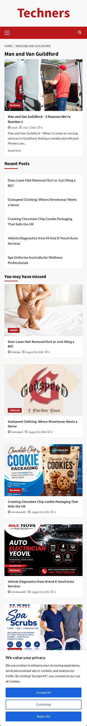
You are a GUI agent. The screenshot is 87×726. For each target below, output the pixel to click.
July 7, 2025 (29, 128)
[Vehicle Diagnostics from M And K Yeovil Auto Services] (43, 550)
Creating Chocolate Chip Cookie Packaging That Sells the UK (40, 221)
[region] (43, 688)
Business (15, 105)
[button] (8, 32)
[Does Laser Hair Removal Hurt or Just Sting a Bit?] (43, 310)
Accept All (43, 692)
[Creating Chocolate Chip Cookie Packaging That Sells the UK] (43, 470)
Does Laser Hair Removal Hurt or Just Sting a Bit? (42, 182)
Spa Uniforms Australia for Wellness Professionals (35, 260)
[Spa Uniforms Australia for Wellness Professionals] (43, 630)
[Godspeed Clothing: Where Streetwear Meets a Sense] (43, 390)
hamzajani (17, 432)
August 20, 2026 (34, 352)
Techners (43, 13)
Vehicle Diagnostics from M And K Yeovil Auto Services (43, 240)
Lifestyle (15, 410)
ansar (14, 128)
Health (14, 330)
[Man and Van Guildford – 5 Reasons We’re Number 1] (43, 85)
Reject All (43, 716)
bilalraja (16, 352)
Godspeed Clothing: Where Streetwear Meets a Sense (42, 202)
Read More (14, 150)
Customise (43, 704)
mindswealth (18, 512)
